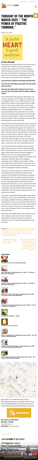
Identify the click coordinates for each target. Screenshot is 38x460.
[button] (16, 378)
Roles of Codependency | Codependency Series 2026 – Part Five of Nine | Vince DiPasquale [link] (19, 335)
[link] (35, 15)
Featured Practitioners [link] (18, 231)
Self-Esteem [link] (18, 233)
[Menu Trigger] (36, 6)
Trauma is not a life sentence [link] (9, 325)
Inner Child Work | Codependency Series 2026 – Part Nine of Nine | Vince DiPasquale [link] (18, 272)
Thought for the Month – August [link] (10, 316)
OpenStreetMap (33, 396)
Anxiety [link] (10, 229)
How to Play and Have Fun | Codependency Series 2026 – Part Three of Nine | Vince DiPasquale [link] (18, 357)
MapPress (22, 396)
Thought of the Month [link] (9, 235)
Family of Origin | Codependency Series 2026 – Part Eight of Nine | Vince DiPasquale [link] (18, 283)
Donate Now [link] (23, 1)
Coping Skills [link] (22, 229)
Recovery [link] (10, 233)
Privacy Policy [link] (6, 456)
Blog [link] (15, 229)
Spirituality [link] (27, 233)
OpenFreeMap (27, 396)
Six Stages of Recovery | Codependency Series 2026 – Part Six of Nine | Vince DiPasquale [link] (18, 305)
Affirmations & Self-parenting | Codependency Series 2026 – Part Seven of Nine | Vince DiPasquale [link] (18, 294)
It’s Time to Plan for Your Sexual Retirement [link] (13, 263)
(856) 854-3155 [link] (32, 1)
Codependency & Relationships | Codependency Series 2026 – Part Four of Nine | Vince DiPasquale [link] (18, 346)
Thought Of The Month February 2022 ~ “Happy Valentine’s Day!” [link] (9, 241)
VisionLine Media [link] (33, 458)
